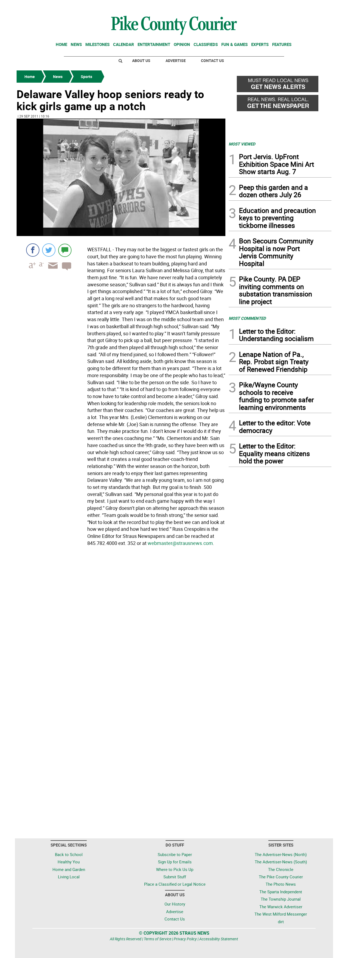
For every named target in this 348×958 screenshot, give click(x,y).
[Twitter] (48, 250)
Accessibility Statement (218, 938)
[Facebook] (32, 250)
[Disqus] (121, 623)
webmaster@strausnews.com (180, 543)
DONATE (318, 6)
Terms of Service (157, 938)
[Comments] (65, 250)
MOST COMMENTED (247, 318)
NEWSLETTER (287, 6)
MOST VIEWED (242, 144)
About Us (141, 60)
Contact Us (212, 60)
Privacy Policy (185, 938)
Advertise (176, 60)
